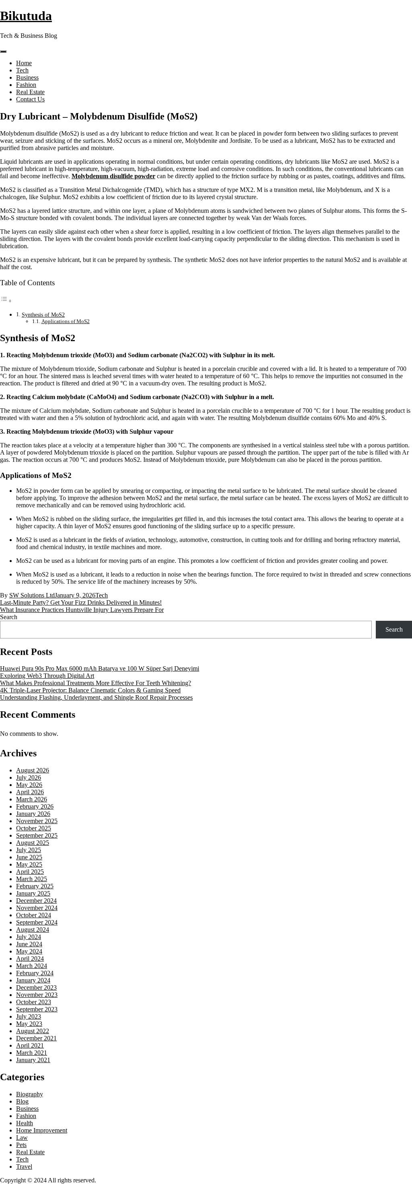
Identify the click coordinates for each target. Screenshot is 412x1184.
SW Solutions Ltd (32, 595)
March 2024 (31, 965)
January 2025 (33, 893)
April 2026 (30, 792)
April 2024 (30, 958)
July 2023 (28, 1016)
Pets (21, 1144)
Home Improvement (41, 1130)
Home (24, 63)
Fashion (26, 84)
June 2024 (29, 944)
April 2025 (30, 871)
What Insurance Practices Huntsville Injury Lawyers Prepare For (82, 609)
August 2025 (32, 842)
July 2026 (28, 777)
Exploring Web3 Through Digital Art (47, 675)
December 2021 (36, 1038)
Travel (24, 1166)
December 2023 (36, 987)
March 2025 (31, 878)
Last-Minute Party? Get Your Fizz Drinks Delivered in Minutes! (81, 602)
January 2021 (33, 1059)
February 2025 (35, 886)
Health (24, 1123)
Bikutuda (26, 15)
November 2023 (37, 994)
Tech (22, 70)
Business (27, 77)
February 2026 (35, 806)
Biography (29, 1094)
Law (22, 1137)
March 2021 (31, 1052)
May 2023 (29, 1023)
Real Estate (30, 92)
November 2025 (37, 820)
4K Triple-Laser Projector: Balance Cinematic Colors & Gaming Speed (90, 690)
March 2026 (31, 799)
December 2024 (36, 900)
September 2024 (37, 922)
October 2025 (33, 828)
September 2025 (37, 835)
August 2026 (32, 770)
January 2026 (33, 813)
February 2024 (35, 973)
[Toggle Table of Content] (6, 300)
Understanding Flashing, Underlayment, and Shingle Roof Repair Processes (96, 697)
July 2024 (28, 936)
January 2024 (33, 980)
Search (8, 617)
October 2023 (33, 1002)
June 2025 (29, 857)
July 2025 (28, 849)
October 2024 (33, 915)
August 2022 (32, 1031)
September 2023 (37, 1009)
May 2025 (29, 864)
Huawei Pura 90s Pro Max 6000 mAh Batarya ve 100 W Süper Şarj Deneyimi (99, 668)
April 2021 (30, 1045)
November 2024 (37, 907)
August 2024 (32, 929)
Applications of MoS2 (65, 321)
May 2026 (29, 784)
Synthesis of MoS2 (43, 314)
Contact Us (30, 99)
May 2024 (29, 951)
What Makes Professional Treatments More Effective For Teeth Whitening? (95, 683)
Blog (22, 1101)
